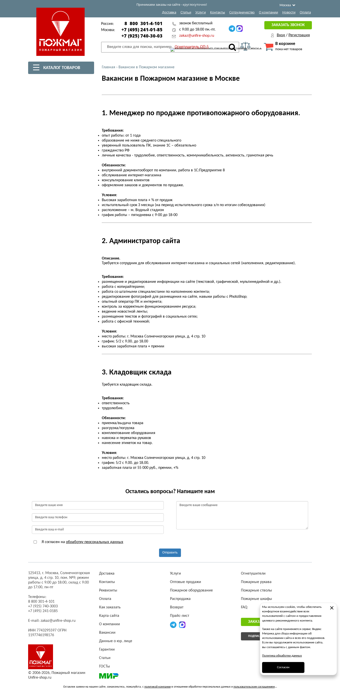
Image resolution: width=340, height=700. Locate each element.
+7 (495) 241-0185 (43, 611)
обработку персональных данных (94, 542)
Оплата (305, 12)
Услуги (200, 12)
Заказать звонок (288, 25)
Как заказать (110, 607)
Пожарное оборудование (191, 590)
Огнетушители (253, 574)
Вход (281, 35)
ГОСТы (104, 666)
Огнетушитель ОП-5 (192, 47)
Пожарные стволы (256, 590)
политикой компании (157, 686)
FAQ (244, 607)
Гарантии (107, 650)
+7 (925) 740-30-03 (142, 36)
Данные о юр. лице (115, 641)
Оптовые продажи (185, 582)
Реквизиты (108, 590)
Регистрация (299, 35)
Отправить (170, 552)
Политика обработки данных (282, 655)
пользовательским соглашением (254, 686)
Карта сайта (109, 616)
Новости (288, 12)
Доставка (169, 12)
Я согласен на (82, 542)
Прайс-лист (179, 616)
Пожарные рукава (256, 582)
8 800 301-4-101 (143, 23)
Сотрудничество (242, 12)
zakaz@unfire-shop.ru (196, 36)
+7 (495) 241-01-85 (142, 30)
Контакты (217, 12)
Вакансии (107, 633)
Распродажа (180, 599)
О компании (268, 12)
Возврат (176, 607)
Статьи (185, 12)
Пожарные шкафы (256, 599)
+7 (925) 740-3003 (43, 606)
